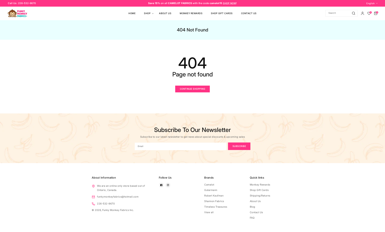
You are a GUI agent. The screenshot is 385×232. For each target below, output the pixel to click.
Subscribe (239, 146)
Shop (147, 13)
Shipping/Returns (260, 195)
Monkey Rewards (260, 184)
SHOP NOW (229, 3)
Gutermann (210, 190)
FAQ (252, 217)
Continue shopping (192, 88)
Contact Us (256, 212)
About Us (255, 201)
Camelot (209, 184)
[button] (375, 13)
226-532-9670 (106, 203)
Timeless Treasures (215, 206)
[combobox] (341, 13)
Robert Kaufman (213, 195)
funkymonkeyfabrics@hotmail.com (118, 196)
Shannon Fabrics (214, 201)
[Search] (354, 13)
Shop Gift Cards (259, 190)
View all (209, 212)
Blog (252, 206)
